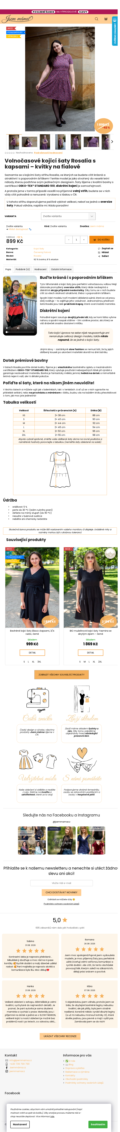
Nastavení (20, 1124)
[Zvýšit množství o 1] (84, 239)
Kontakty (70, 1075)
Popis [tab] (8, 269)
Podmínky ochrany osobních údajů (61, 903)
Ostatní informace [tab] (61, 269)
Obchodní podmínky (76, 1079)
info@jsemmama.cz (21, 1060)
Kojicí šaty (39, 248)
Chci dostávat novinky (61, 892)
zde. (52, 1116)
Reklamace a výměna (77, 1071)
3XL (39, 661)
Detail (32, 652)
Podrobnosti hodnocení (48, 152)
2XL (100, 661)
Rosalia (37, 255)
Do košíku (104, 239)
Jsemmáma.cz (18, 1067)
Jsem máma (97, 226)
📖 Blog (69, 1064)
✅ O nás (70, 1061)
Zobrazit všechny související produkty (62, 674)
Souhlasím (98, 1124)
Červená (38, 252)
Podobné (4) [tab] (23, 269)
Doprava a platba (74, 1068)
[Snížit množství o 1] (69, 239)
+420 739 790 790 (20, 1063)
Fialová (47, 252)
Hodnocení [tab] (40, 269)
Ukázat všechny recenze (60, 1036)
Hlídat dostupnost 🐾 (20, 229)
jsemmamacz (17, 1071)
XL (33, 661)
